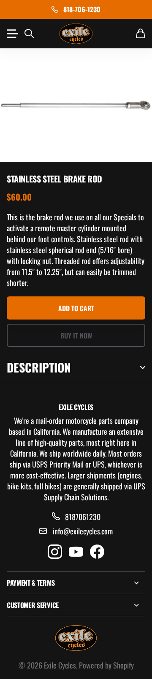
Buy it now (76, 335)
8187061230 (82, 516)
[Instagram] (55, 552)
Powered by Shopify (106, 665)
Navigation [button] (11, 33)
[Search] (29, 33)
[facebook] (97, 552)
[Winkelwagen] (140, 33)
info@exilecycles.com (83, 531)
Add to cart (76, 308)
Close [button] (76, 582)
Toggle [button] (142, 368)
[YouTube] (76, 552)
